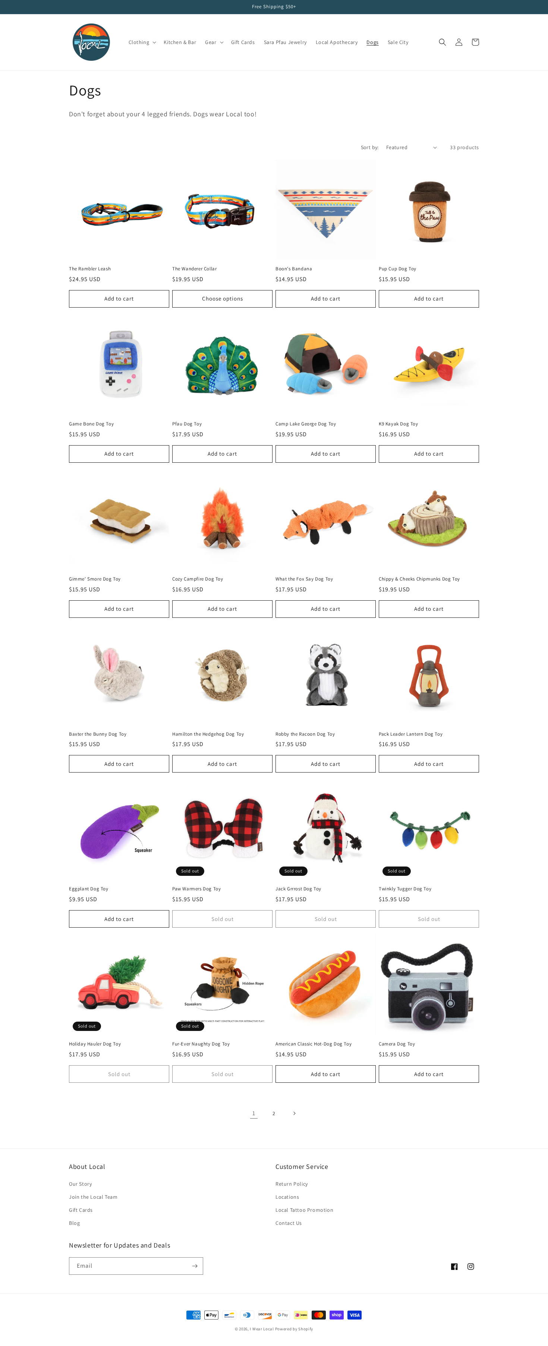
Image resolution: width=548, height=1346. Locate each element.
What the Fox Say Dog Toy (304, 579)
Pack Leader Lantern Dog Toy (411, 734)
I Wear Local (262, 1328)
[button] (142, 42)
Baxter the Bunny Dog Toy (97, 734)
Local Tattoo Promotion (304, 1210)
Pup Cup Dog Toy (397, 269)
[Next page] (294, 1113)
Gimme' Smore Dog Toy (95, 579)
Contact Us (288, 1223)
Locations (287, 1197)
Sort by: (370, 147)
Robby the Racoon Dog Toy (305, 734)
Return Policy (291, 1183)
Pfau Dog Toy (187, 424)
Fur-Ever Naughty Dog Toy (201, 1044)
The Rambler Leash (90, 269)
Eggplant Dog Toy (88, 889)
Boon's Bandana (293, 269)
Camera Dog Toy (397, 1044)
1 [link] (253, 1113)
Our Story (80, 1183)
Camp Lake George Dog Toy (305, 424)
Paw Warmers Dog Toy (196, 889)
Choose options (222, 298)
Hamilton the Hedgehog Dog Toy (208, 734)
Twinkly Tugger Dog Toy (405, 889)
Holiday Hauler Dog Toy (95, 1044)
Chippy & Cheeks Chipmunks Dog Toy (419, 579)
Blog (74, 1223)
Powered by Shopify (294, 1328)
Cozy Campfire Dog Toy (197, 579)
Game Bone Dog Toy (91, 424)
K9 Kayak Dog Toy (398, 424)
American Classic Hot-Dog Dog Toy (313, 1044)
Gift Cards (81, 1210)
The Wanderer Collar (194, 269)
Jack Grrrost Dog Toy (298, 889)
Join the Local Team (93, 1197)
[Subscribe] (194, 1266)
